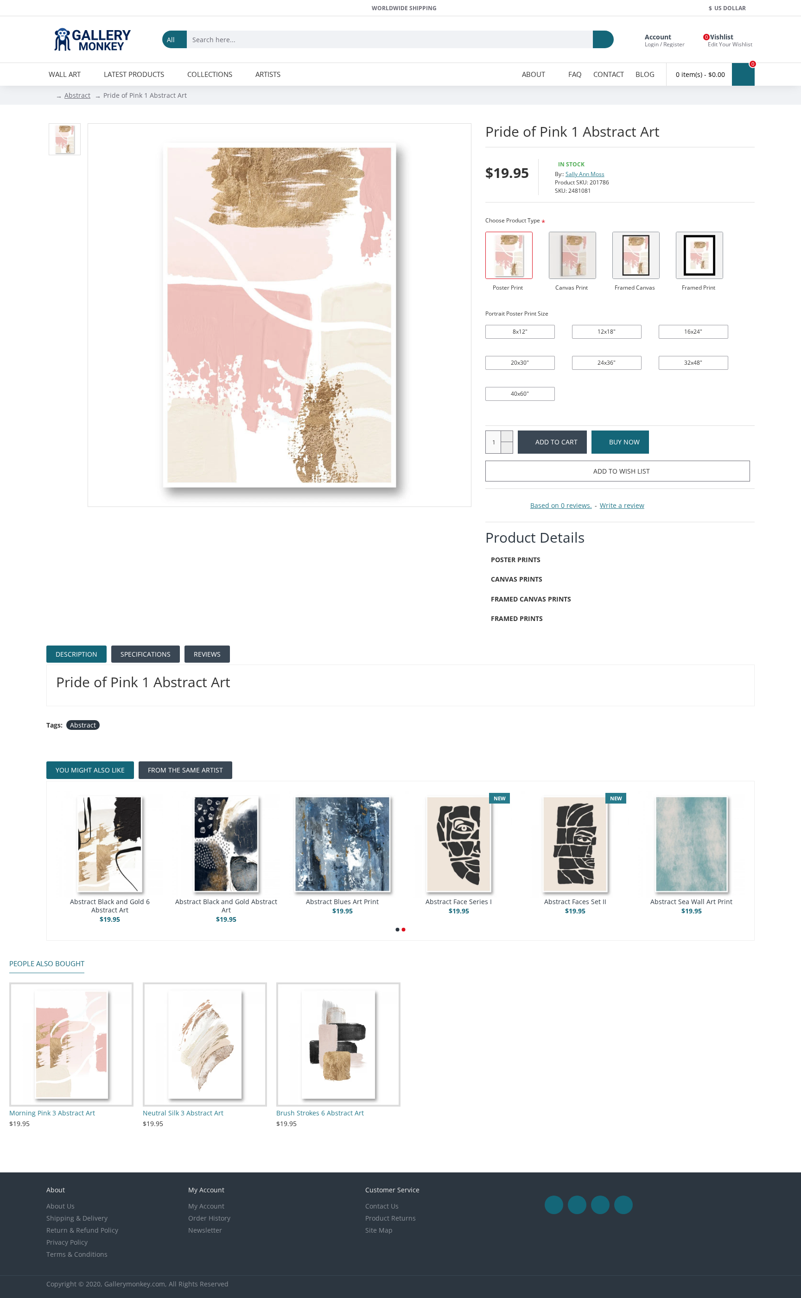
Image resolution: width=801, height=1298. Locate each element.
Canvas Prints (516, 579)
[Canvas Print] (572, 255)
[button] (398, 929)
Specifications (146, 654)
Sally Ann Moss (585, 174)
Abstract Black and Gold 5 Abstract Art (691, 906)
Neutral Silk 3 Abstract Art (183, 1113)
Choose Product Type (512, 220)
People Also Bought (46, 963)
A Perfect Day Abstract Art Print (226, 902)
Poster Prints (515, 559)
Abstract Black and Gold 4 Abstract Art (575, 906)
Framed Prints (517, 618)
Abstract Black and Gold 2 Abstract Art (342, 906)
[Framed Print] (699, 255)
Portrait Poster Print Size (516, 313)
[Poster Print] (509, 255)
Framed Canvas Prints (531, 599)
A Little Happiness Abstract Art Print (109, 906)
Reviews (207, 654)
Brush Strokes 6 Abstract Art (320, 1113)
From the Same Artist (185, 770)
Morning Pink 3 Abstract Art (52, 1113)
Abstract (77, 95)
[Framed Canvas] (636, 255)
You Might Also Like (90, 770)
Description (76, 654)
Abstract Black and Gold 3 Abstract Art (459, 906)
